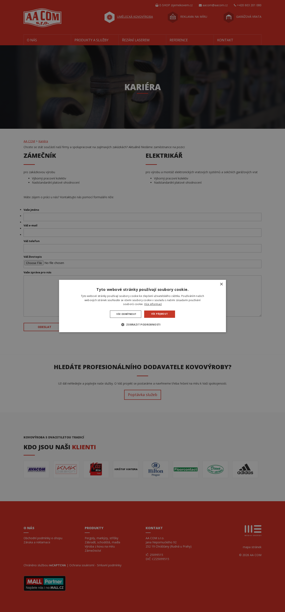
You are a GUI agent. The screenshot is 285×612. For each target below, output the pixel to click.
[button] (142, 324)
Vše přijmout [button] (159, 313)
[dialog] (142, 306)
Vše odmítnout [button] (126, 314)
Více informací (153, 304)
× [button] (221, 284)
